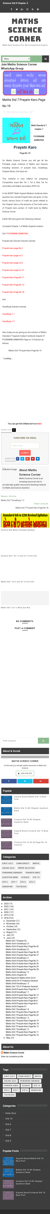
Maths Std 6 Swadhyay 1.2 (17, 972)
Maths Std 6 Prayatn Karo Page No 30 (22, 963)
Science (25, 877)
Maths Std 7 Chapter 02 (16, 941)
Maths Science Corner (25, 30)
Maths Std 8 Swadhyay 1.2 (17, 983)
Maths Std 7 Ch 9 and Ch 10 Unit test (17, 582)
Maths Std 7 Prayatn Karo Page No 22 (22, 1015)
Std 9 (32, 882)
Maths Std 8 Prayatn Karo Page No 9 (22, 998)
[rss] (33, 9)
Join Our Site (26, 773)
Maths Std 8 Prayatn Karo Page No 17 (22, 989)
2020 (6, 912)
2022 (6, 906)
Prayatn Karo (23, 112)
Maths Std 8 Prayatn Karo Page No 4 (22, 1003)
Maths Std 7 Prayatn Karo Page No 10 (22, 1035)
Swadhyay (7, 887)
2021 (6, 909)
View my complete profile (12, 1056)
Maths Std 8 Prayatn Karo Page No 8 (22, 1001)
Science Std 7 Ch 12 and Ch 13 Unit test (19, 556)
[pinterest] (38, 9)
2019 (6, 915)
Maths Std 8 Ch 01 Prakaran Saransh (22, 981)
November (11, 923)
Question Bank (10, 877)
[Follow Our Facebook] (9, 781)
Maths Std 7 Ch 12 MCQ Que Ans (15, 608)
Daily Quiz (7, 863)
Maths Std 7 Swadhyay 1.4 (17, 1009)
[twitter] (17, 9)
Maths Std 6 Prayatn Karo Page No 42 (22, 946)
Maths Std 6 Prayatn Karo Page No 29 (22, 966)
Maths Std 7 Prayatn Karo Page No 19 (22, 1021)
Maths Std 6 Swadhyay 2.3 (17, 943)
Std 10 (36, 877)
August (9, 932)
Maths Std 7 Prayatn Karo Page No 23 (22, 1012)
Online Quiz (8, 868)
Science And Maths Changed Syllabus (18, 530)
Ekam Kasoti (23, 863)
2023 (6, 904)
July (8, 935)
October (10, 926)
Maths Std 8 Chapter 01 (16, 1006)
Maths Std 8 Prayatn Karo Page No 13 (22, 995)
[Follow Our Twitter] (25, 781)
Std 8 (23, 882)
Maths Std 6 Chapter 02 (16, 975)
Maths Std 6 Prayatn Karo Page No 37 (22, 955)
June (8, 938)
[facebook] (11, 9)
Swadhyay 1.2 (8, 321)
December (11, 921)
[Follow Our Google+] (41, 781)
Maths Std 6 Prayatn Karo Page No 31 (22, 961)
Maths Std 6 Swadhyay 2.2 (17, 949)
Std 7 (31, 112)
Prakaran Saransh (12, 873)
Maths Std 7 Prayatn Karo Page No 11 (22, 1032)
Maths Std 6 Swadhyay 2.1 (17, 958)
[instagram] (27, 9)
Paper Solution (26, 868)
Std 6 (5, 882)
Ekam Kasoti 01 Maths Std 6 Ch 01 (21, 978)
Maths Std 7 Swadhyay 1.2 (17, 1029)
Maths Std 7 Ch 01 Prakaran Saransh (22, 986)
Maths (14, 112)
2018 (6, 918)
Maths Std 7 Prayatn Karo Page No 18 (22, 1023)
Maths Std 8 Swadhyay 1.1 (17, 992)
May (8, 1038)
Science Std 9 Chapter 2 (15, 3)
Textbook (21, 887)
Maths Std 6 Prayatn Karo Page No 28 (22, 969)
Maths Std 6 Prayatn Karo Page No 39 (22, 952)
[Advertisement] (25, 706)
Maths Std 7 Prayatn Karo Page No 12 (22, 1026)
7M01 (8, 112)
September (11, 929)
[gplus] (22, 9)
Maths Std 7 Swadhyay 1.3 (17, 1018)
